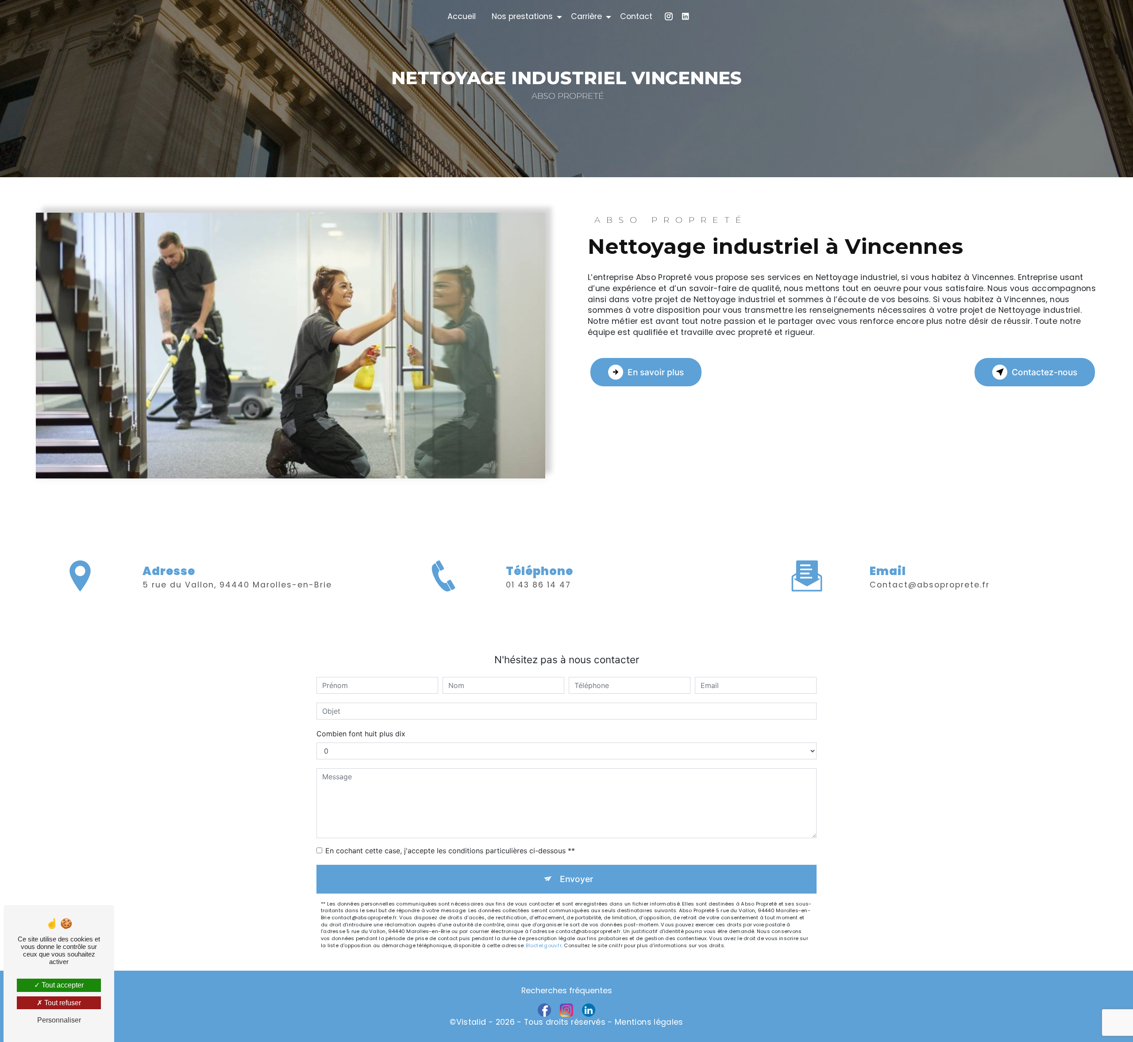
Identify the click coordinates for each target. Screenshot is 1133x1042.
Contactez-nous (1044, 372)
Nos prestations (522, 16)
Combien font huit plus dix (360, 733)
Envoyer (576, 879)
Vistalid (471, 1022)
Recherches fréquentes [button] (566, 990)
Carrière (586, 16)
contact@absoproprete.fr (930, 584)
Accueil (461, 16)
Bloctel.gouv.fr (543, 945)
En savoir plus (656, 372)
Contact (636, 16)
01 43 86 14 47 (538, 584)
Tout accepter (62, 985)
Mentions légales (649, 1022)
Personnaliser (59, 1020)
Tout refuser (61, 1003)
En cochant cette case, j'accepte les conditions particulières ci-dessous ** (450, 850)
